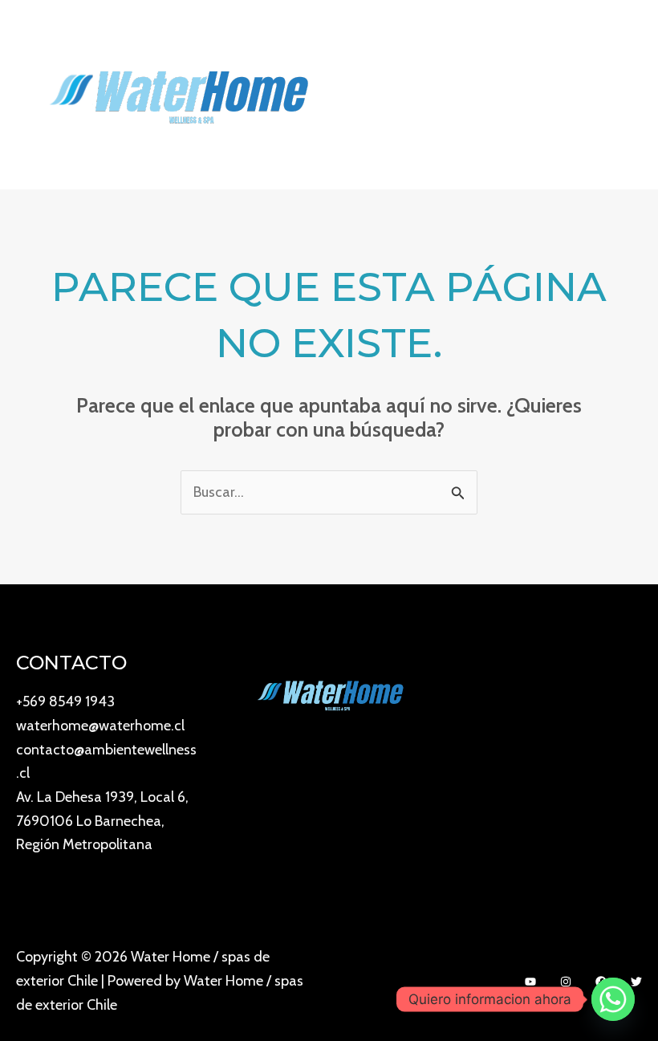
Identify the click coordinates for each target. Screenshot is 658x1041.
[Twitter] (636, 981)
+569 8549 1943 (65, 701)
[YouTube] (530, 981)
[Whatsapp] (613, 999)
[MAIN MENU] (624, 94)
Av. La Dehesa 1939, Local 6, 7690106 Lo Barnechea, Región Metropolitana (102, 820)
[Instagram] (565, 981)
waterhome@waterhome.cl (100, 725)
